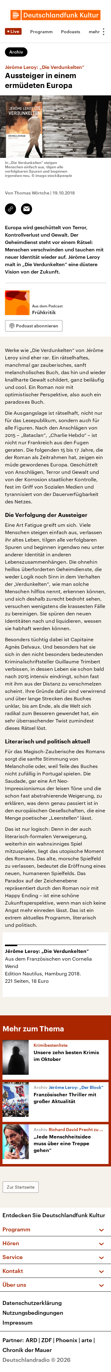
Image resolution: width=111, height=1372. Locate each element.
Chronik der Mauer (27, 1349)
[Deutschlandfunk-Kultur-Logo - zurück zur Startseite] (55, 15)
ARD (33, 1340)
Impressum (17, 1322)
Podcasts (70, 31)
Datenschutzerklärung (32, 1302)
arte (88, 1340)
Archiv (16, 51)
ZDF (48, 1340)
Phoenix (68, 1340)
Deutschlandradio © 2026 (36, 1359)
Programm (41, 31)
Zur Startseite (21, 1187)
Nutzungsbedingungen (32, 1312)
